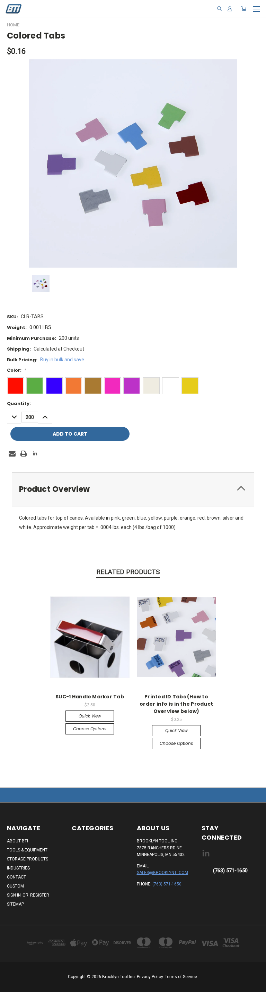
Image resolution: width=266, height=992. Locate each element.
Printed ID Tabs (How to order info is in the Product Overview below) (176, 704)
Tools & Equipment (27, 850)
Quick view (90, 716)
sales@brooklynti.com (162, 872)
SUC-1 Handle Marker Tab (89, 696)
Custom (15, 886)
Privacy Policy (150, 976)
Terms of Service (181, 976)
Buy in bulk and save (62, 359)
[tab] (133, 489)
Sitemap (15, 904)
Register (39, 895)
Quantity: (19, 403)
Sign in (14, 895)
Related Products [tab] (128, 572)
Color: (16, 370)
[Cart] (243, 8)
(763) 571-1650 (166, 884)
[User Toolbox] (229, 8)
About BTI (17, 841)
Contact (16, 877)
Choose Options (89, 729)
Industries (18, 868)
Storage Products (27, 859)
